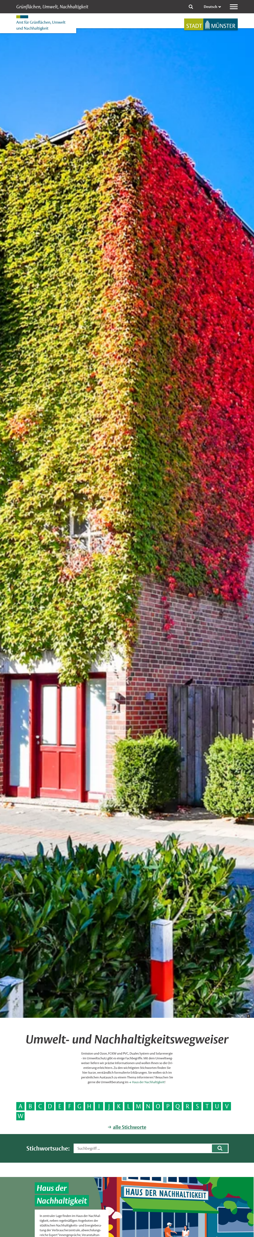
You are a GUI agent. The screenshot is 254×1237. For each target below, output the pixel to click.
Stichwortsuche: (48, 1148)
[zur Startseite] (211, 24)
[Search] (220, 1148)
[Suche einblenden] (191, 7)
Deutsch (210, 7)
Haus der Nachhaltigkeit (148, 1082)
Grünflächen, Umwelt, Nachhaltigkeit (52, 7)
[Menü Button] (234, 7)
